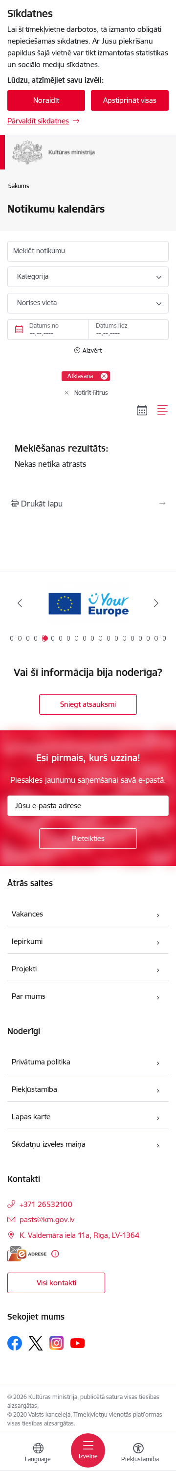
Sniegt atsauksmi (88, 704)
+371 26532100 (46, 1204)
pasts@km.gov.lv (47, 1219)
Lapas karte (31, 1116)
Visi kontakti (56, 1282)
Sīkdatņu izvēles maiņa (49, 1144)
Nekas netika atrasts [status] (62, 455)
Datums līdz (112, 325)
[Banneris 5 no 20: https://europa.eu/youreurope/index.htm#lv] (88, 603)
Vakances (27, 913)
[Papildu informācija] (55, 1253)
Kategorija (32, 276)
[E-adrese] (26, 1254)
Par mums (28, 996)
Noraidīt (46, 100)
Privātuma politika (41, 1061)
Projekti (24, 968)
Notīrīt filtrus (91, 392)
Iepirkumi (27, 941)
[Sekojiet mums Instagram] (56, 1343)
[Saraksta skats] (163, 410)
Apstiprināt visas (129, 100)
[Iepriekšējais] (20, 603)
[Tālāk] (156, 603)
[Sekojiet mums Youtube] (77, 1343)
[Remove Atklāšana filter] (104, 376)
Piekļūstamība (34, 1089)
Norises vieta (37, 302)
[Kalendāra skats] (142, 410)
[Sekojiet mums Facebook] (14, 1343)
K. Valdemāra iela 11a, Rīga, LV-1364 (79, 1235)
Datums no (44, 325)
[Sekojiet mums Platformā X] (35, 1343)
